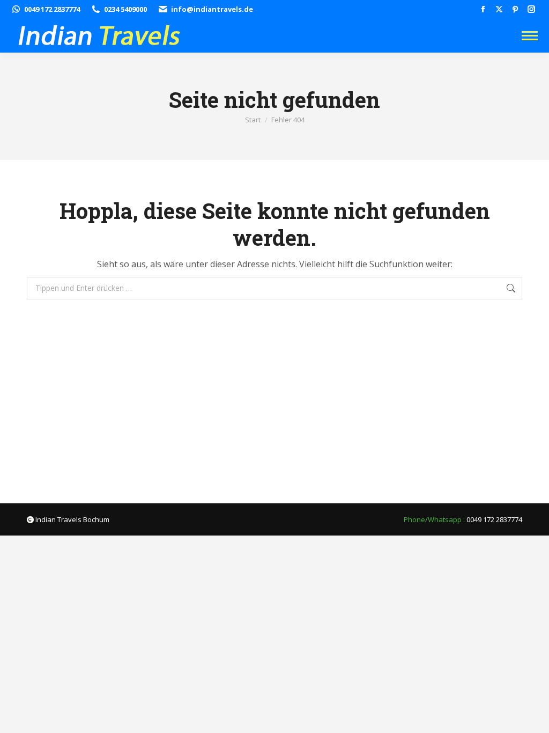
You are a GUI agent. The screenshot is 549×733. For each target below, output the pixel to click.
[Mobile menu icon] (529, 35)
